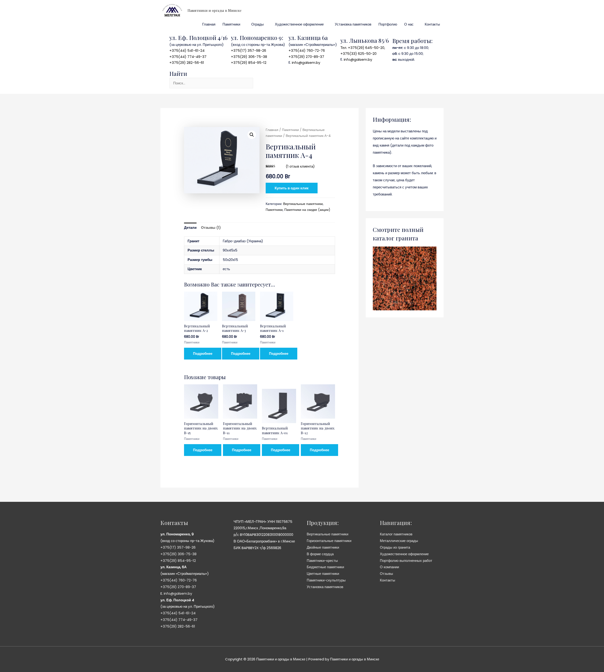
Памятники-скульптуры (326, 580)
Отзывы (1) (211, 227)
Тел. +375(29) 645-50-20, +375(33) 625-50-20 (362, 50)
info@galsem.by (306, 62)
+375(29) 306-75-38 (249, 56)
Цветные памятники (323, 573)
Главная (208, 24)
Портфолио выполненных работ (406, 560)
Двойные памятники (323, 547)
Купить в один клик (292, 188)
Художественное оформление (299, 24)
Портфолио (387, 24)
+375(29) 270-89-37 (306, 56)
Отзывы (386, 573)
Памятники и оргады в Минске (215, 10)
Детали (190, 227)
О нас (409, 24)
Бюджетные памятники (325, 566)
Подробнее (202, 353)
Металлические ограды (399, 540)
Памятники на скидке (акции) (307, 210)
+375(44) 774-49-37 (187, 56)
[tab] (190, 228)
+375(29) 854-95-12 (248, 62)
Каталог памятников (396, 534)
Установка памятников (353, 24)
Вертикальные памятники (303, 204)
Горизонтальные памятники (329, 540)
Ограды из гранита (395, 547)
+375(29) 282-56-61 (186, 62)
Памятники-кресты (322, 560)
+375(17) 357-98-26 (248, 50)
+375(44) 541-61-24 (187, 50)
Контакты (432, 24)
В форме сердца (320, 553)
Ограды (257, 24)
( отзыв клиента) (300, 166)
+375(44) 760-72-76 (307, 50)
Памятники (231, 24)
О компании (389, 566)
